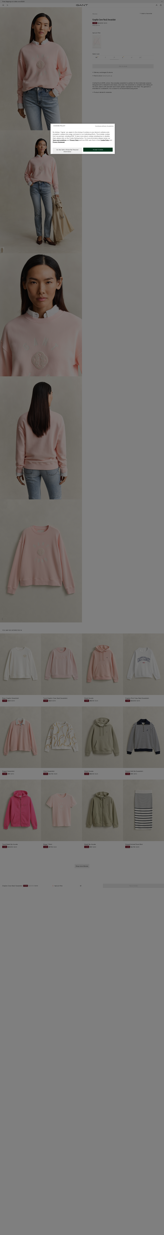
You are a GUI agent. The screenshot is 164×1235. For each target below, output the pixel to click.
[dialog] (82, 139)
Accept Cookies (98, 149)
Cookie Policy (104, 140)
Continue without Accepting (104, 126)
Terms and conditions (59, 140)
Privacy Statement (59, 142)
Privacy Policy (74, 140)
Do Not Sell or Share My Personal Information (67, 150)
